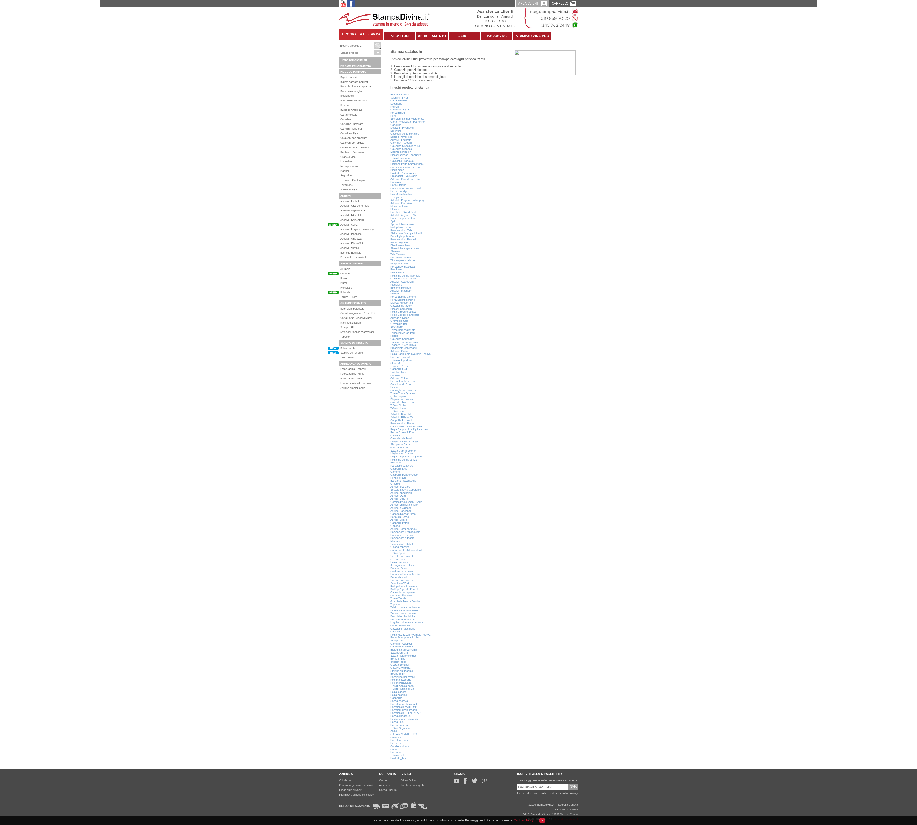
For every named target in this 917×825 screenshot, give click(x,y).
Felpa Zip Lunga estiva (403, 459)
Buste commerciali (351, 109)
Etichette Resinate (350, 252)
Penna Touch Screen (402, 381)
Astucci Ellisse (398, 519)
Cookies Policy (523, 820)
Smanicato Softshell (401, 544)
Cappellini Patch (399, 522)
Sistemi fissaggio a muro (404, 248)
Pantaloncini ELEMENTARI (405, 712)
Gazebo (395, 526)
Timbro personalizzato (403, 260)
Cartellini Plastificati (351, 128)
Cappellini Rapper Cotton (404, 474)
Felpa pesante (398, 695)
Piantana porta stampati (404, 719)
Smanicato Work (400, 583)
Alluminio (345, 269)
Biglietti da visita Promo (403, 649)
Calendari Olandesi (401, 148)
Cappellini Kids (398, 468)
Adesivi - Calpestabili (352, 219)
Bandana (395, 752)
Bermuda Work (399, 577)
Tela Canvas (347, 357)
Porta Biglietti (397, 112)
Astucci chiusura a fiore (404, 504)
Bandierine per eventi (402, 676)
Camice (394, 749)
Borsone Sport (398, 568)
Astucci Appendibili (401, 492)
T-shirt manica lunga (402, 688)
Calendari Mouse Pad (402, 402)
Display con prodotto (402, 399)
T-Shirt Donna (398, 411)
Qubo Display (398, 396)
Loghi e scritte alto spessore (356, 383)
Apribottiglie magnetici (402, 224)
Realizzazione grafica (413, 785)
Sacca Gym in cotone (403, 450)
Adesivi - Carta (348, 224)
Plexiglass (346, 287)
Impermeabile (398, 661)
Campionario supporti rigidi (405, 188)
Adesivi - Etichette (350, 201)
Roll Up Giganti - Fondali (404, 589)
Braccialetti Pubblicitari (403, 616)
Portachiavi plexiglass (403, 266)
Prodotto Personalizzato (355, 65)
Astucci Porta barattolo (403, 528)
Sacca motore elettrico (403, 655)
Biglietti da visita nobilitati (354, 81)
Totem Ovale (397, 755)
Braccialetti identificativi (353, 100)
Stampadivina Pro (532, 36)
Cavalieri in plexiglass (402, 628)
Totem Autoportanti (401, 360)
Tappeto (345, 336)
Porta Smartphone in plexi (405, 637)
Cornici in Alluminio (401, 595)
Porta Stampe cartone (403, 296)
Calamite (395, 631)
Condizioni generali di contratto (356, 785)
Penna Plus (397, 721)
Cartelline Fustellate (351, 123)
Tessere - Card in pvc (353, 180)
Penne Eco (396, 743)
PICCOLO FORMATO (353, 71)
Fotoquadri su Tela (351, 378)
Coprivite (395, 375)
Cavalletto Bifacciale (402, 160)
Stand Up (395, 363)
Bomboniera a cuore (402, 535)
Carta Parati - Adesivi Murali (356, 317)
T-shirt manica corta (402, 685)
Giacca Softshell (399, 664)
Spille (393, 221)
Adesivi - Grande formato (354, 205)
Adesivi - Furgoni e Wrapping (357, 229)
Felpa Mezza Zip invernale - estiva (410, 634)
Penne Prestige (399, 191)
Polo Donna (397, 272)
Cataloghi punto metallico (354, 147)
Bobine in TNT (348, 348)
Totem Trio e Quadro (402, 393)
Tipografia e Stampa (360, 34)
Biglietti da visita (349, 77)
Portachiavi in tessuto (402, 619)
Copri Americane (400, 746)
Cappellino (396, 697)
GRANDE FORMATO (353, 303)
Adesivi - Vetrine (349, 248)
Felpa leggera (398, 691)
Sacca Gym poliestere (403, 580)
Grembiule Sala (399, 320)
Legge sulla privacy (350, 789)
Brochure (345, 105)
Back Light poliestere (352, 308)
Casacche (396, 737)
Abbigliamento (432, 36)
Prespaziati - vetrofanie (353, 257)
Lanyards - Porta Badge (404, 441)
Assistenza (385, 785)
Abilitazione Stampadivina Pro (407, 233)
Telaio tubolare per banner (405, 607)
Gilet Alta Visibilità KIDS (403, 734)
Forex (343, 278)
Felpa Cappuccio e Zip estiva (407, 456)
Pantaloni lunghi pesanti (403, 704)
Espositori (399, 36)
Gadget (465, 36)
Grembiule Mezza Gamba (405, 601)
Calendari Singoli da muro (405, 145)
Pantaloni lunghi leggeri (403, 710)
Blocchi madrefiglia (351, 91)
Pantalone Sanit (399, 740)
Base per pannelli (400, 357)
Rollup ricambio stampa (403, 586)
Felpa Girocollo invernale (404, 314)
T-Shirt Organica (400, 728)
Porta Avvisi (397, 182)
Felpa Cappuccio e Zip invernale (409, 429)
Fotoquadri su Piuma (352, 373)
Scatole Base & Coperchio (405, 489)
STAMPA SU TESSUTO (354, 342)
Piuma (343, 282)
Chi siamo (345, 780)
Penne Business (399, 725)
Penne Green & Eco (402, 432)
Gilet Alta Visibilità (400, 667)
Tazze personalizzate (402, 329)
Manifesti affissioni (350, 322)
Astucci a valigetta (400, 507)
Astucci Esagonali (400, 511)
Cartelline (345, 119)
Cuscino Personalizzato (404, 342)
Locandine (346, 161)
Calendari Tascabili (401, 142)
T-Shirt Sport (397, 553)
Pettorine (395, 462)
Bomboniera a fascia (402, 537)
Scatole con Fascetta (402, 556)
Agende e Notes (399, 317)
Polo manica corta (400, 679)
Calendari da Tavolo (401, 438)
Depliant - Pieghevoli (352, 152)
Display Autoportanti (401, 302)
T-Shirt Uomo (398, 408)
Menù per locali (349, 166)
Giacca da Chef (399, 447)
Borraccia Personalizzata (405, 574)
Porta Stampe (398, 185)
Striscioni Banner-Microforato (357, 332)
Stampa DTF (347, 327)
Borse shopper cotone (403, 218)
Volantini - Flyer (349, 189)
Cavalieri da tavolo (401, 305)
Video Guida (408, 780)
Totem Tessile (398, 598)
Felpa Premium (399, 562)
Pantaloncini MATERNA (403, 706)
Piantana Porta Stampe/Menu (407, 164)
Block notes (347, 95)
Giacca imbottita (399, 547)
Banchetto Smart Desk (403, 212)
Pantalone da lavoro (401, 465)
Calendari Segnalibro (402, 338)
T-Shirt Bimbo (398, 405)
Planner (344, 170)
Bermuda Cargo (399, 516)
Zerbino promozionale (352, 387)
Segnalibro (346, 175)
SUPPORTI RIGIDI (351, 263)
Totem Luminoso (400, 158)
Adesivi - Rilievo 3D (351, 243)
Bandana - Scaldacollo (403, 480)
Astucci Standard (400, 486)
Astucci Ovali (398, 495)
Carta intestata (348, 114)
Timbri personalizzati (353, 59)
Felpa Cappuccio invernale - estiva (410, 353)
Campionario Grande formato (407, 426)
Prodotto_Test (398, 758)
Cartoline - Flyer (349, 133)
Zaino (393, 731)
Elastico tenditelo (400, 245)
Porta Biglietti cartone (402, 299)
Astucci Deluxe (399, 498)
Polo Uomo (396, 269)
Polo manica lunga (400, 682)
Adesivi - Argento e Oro (353, 210)
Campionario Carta (401, 384)
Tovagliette (346, 185)
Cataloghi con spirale (352, 142)
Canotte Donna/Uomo (403, 513)
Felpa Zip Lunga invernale (405, 275)
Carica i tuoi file (388, 789)
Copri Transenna (400, 625)
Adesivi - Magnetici (351, 233)
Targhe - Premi (348, 296)
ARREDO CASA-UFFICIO (356, 363)
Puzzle (394, 335)
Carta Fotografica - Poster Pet (357, 313)
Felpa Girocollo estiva (403, 311)
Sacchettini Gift (399, 652)
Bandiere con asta (400, 257)
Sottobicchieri (398, 372)
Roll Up (394, 106)
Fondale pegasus (400, 716)
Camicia (395, 435)
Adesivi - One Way (351, 238)
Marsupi (395, 541)
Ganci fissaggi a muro (403, 278)
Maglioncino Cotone (401, 453)
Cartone (345, 273)
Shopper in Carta (400, 444)
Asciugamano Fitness (403, 565)
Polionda (345, 292)
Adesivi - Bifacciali (350, 215)
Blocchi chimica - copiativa (355, 86)
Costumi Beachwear (402, 571)
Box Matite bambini (401, 194)
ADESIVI (345, 195)
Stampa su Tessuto (351, 352)
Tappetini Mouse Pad (402, 332)
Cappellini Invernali (401, 420)
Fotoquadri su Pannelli (353, 369)
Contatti (383, 780)
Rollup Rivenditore (400, 227)
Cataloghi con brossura (353, 138)
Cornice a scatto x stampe (405, 167)
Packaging (497, 36)
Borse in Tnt (397, 658)
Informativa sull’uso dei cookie (356, 794)
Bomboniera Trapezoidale (405, 532)
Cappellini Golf (398, 369)
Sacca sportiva (399, 700)
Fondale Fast (398, 477)
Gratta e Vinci (348, 156)
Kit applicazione (399, 263)
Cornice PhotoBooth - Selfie (406, 501)
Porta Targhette (399, 242)
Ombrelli (395, 483)
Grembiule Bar (398, 323)
